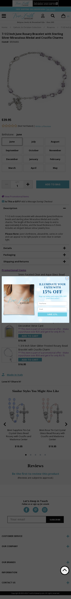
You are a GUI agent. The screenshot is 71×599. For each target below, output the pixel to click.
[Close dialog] (67, 278)
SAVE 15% (52, 314)
